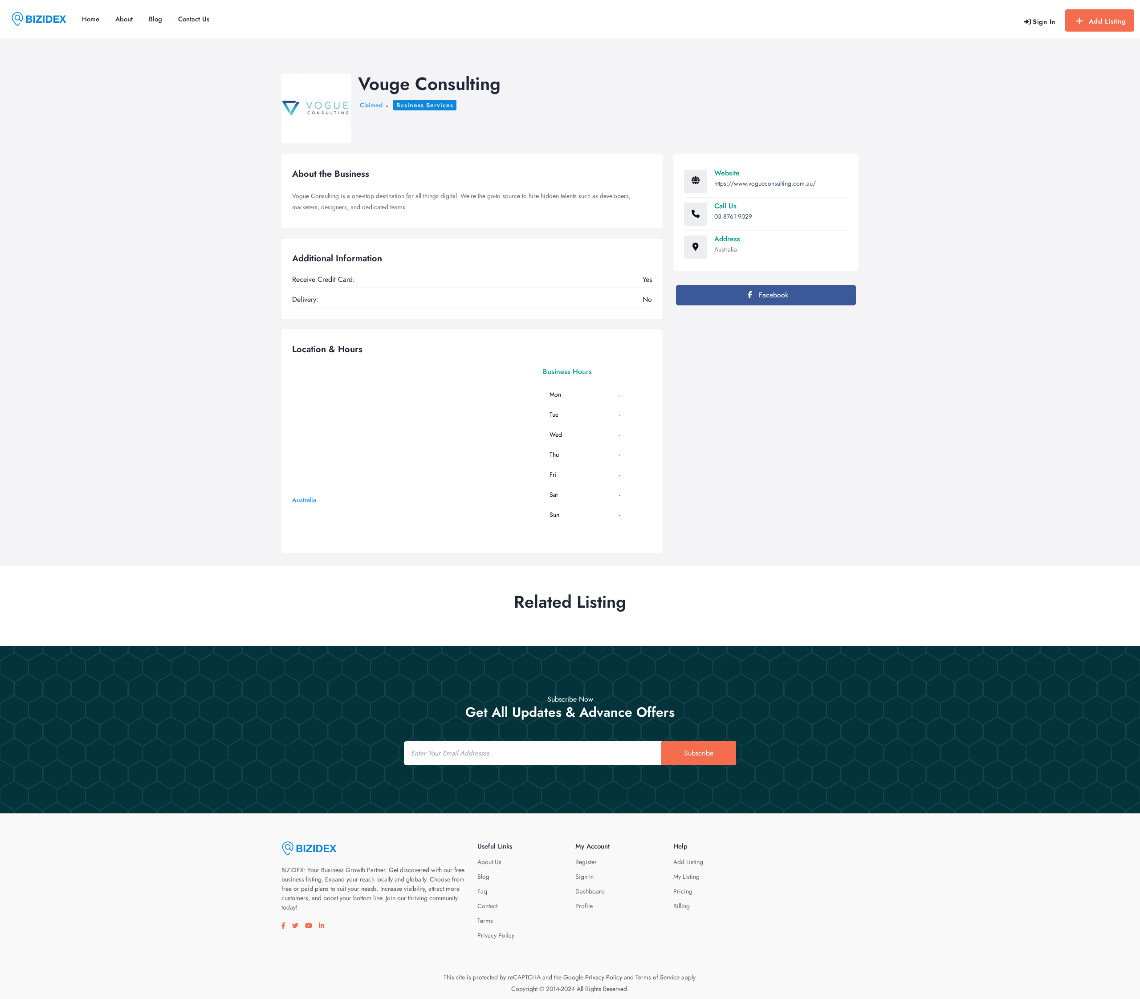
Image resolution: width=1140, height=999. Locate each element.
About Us (489, 861)
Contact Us (193, 19)
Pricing (682, 891)
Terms (485, 920)
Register (586, 861)
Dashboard (590, 891)
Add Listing (1107, 21)
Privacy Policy (495, 935)
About (124, 19)
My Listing (686, 876)
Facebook (772, 295)
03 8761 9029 (733, 216)
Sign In (584, 876)
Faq (482, 891)
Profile (584, 906)
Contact (487, 906)
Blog (155, 19)
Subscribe (698, 753)
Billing (681, 906)
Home (90, 19)
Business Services (424, 105)
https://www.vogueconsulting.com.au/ (765, 183)
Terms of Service (657, 977)
